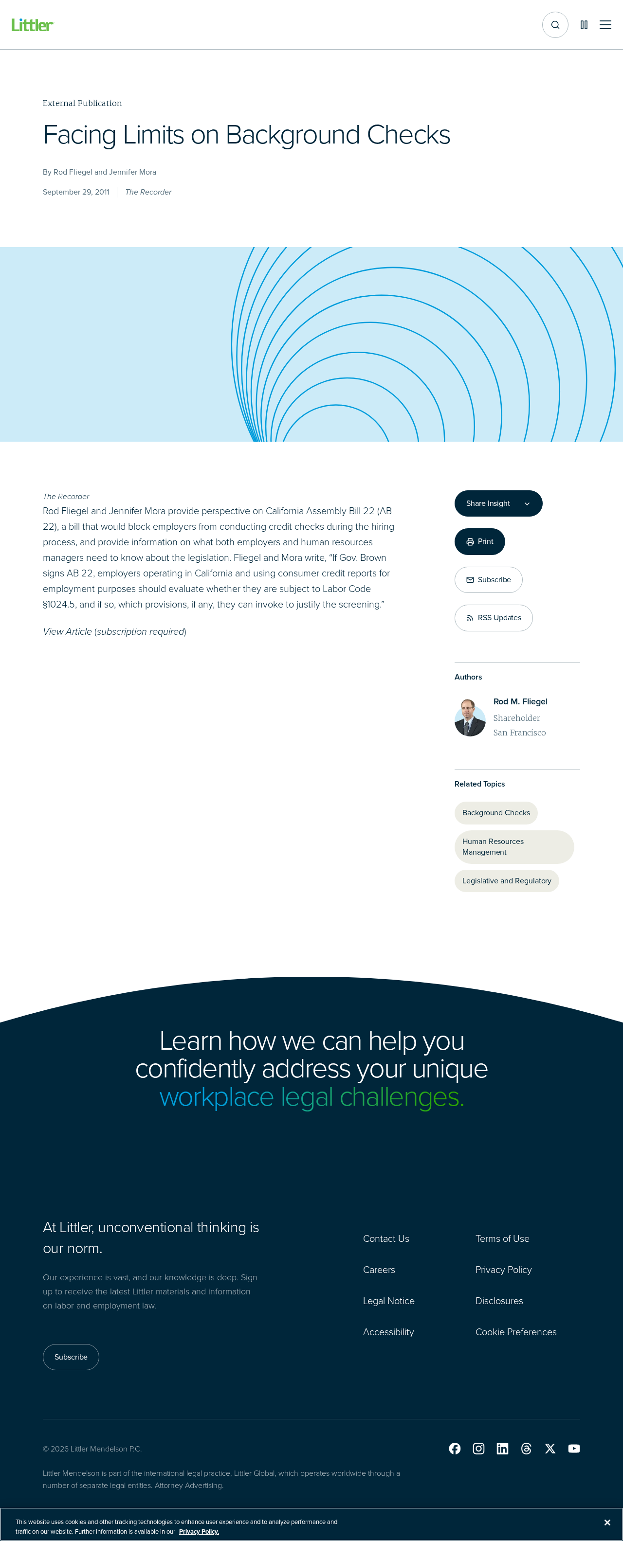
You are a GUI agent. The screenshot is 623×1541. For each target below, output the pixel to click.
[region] (311, 1524)
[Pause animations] (584, 25)
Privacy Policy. (199, 1531)
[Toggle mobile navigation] (605, 25)
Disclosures (499, 1301)
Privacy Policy (504, 1269)
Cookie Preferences (516, 1332)
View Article (67, 631)
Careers (379, 1269)
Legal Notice (389, 1301)
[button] (455, 1448)
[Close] (607, 1522)
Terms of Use (503, 1238)
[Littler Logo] (33, 25)
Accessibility (388, 1332)
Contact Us (386, 1238)
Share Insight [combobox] (488, 503)
